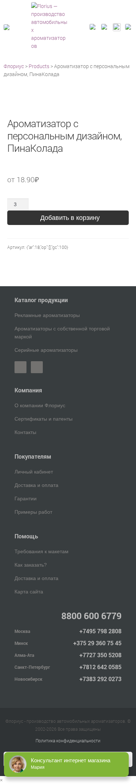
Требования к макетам (42, 551)
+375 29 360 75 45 (97, 643)
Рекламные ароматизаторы (47, 315)
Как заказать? (31, 565)
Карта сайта (29, 592)
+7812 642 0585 (100, 667)
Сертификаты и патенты (44, 419)
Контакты (25, 432)
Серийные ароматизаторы (46, 350)
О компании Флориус (40, 405)
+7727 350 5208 (100, 655)
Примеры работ (33, 512)
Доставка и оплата (36, 485)
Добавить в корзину (70, 217)
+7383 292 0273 (100, 679)
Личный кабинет (34, 472)
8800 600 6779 (91, 616)
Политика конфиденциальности (68, 740)
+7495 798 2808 (100, 631)
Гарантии (26, 498)
